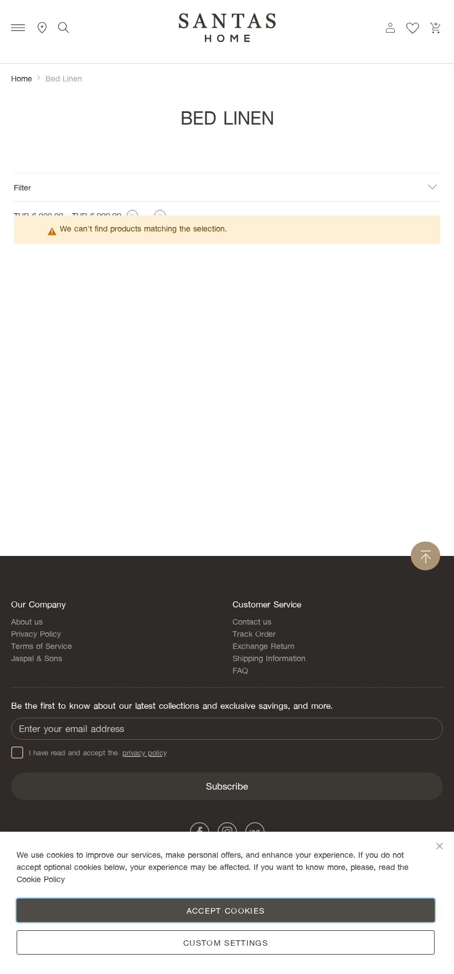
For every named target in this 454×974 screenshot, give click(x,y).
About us (27, 621)
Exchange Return (264, 645)
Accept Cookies (226, 910)
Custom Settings (225, 942)
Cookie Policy (41, 879)
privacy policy (144, 752)
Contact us (252, 621)
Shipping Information (269, 658)
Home (21, 78)
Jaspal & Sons (36, 658)
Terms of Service (41, 645)
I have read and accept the (98, 752)
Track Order (254, 633)
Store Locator (42, 27)
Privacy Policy (36, 633)
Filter (22, 186)
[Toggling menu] (18, 29)
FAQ (240, 670)
